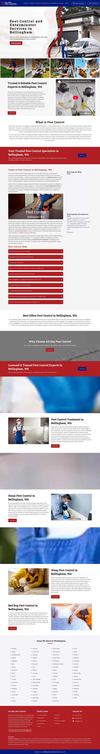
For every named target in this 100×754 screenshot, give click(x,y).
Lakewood (35, 688)
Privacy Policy (41, 723)
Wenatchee (76, 694)
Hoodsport (35, 654)
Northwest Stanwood (58, 664)
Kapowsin (35, 661)
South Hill (76, 664)
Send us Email (78, 718)
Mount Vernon (56, 658)
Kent (34, 667)
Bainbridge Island (16, 654)
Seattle (75, 651)
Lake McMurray (36, 682)
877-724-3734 (93, 3)
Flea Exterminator (62, 68)
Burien (13, 673)
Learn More (55, 446)
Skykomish (76, 658)
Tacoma (76, 676)
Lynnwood (35, 694)
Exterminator (12, 68)
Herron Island (36, 651)
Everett (13, 691)
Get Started (16, 43)
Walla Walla (76, 685)
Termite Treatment (42, 715)
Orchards (55, 673)
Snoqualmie (76, 661)
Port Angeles (56, 682)
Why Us (62, 3)
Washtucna (76, 688)
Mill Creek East (56, 651)
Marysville (35, 701)
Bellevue (14, 658)
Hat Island (35, 648)
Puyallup (55, 688)
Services (25, 3)
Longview (35, 691)
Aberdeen (14, 648)
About (67, 3)
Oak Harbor (56, 667)
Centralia (14, 679)
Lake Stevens (36, 685)
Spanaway (76, 667)
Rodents (38, 3)
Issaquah (35, 658)
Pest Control (37, 68)
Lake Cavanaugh (36, 679)
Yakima (75, 698)
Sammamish (56, 701)
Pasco (54, 679)
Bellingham (14, 661)
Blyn (13, 664)
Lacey (34, 676)
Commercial (54, 3)
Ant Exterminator (42, 720)
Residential (46, 3)
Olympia (55, 670)
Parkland (55, 676)
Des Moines (15, 682)
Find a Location (79, 3)
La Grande (35, 673)
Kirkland (34, 670)
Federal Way (15, 694)
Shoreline (76, 654)
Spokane (76, 670)
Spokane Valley (77, 673)
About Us (57, 718)
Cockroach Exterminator (21, 231)
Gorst (13, 698)
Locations (57, 723)
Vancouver (76, 682)
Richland (55, 698)
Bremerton (14, 670)
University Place (77, 679)
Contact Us (82, 155)
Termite (32, 3)
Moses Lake (56, 654)
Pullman (55, 685)
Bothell (13, 667)
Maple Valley (35, 698)
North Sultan (56, 661)
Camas (13, 676)
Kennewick (35, 664)
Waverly (75, 691)
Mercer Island (56, 648)
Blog (39, 726)
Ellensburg (14, 688)
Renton (55, 694)
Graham (14, 701)
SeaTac (75, 648)
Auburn (13, 651)
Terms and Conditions (60, 720)
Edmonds (14, 685)
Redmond (55, 691)
